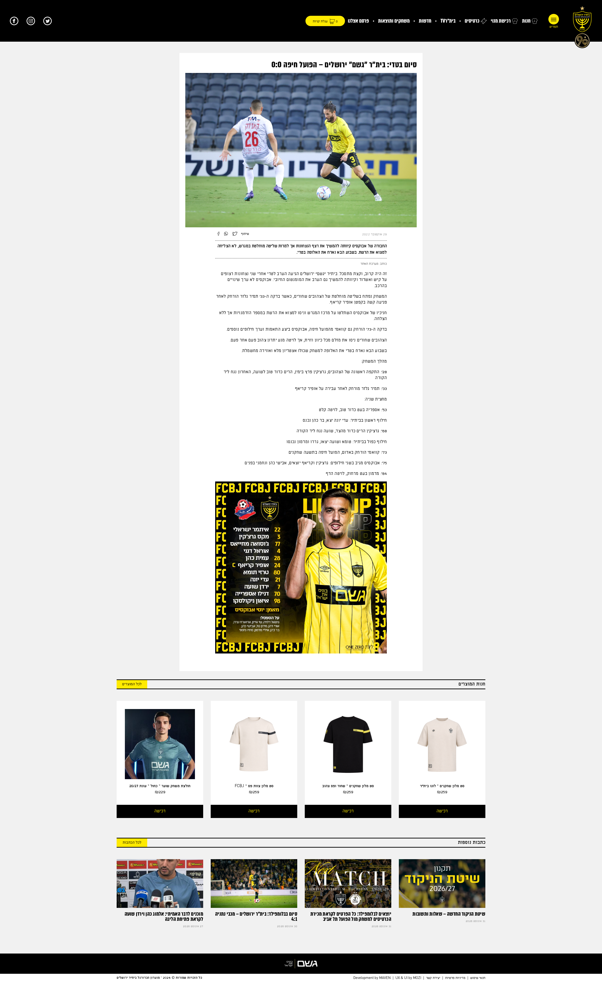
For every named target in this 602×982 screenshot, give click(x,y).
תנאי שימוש (477, 977)
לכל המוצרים (132, 684)
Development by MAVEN (372, 977)
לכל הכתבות (132, 843)
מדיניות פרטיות (455, 977)
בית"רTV (447, 20)
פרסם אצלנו (358, 20)
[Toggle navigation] (553, 19)
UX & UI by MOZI (408, 977)
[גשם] (301, 963)
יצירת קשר (433, 977)
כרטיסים (472, 20)
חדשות (425, 20)
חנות (526, 20)
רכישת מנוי (501, 20)
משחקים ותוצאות (394, 20)
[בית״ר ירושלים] (582, 26)
